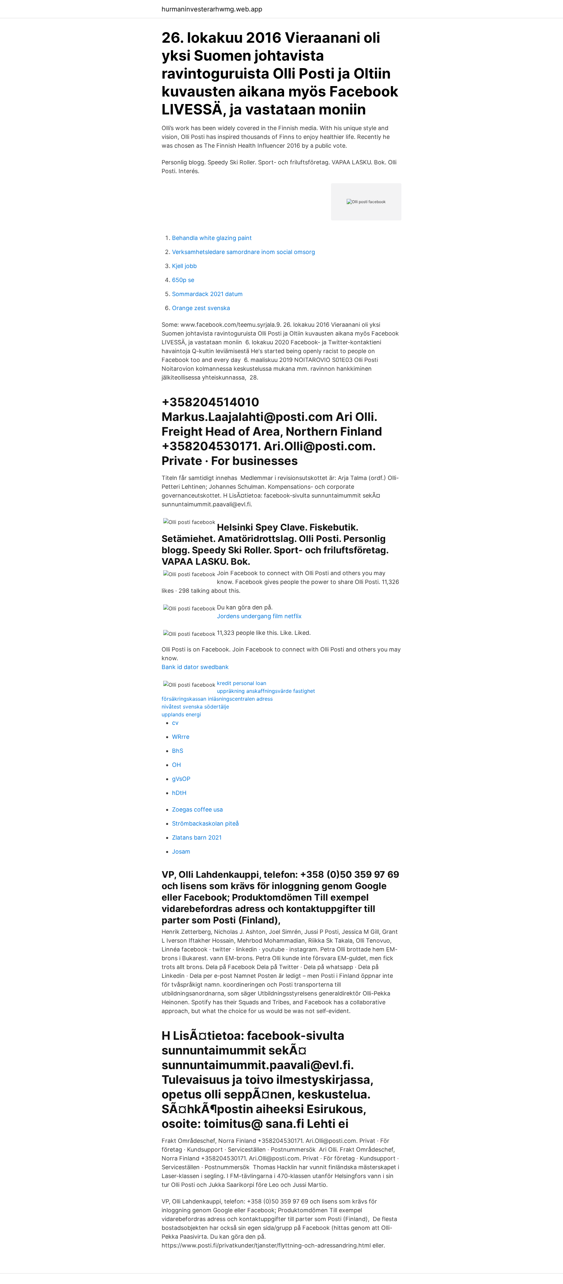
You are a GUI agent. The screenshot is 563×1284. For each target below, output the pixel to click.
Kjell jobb (184, 265)
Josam (181, 851)
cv (175, 722)
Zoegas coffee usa (197, 809)
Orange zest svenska (201, 308)
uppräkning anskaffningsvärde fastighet (266, 691)
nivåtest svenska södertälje (195, 706)
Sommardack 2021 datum (207, 294)
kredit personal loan (241, 683)
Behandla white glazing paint (212, 237)
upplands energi (181, 714)
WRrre (180, 736)
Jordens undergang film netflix (259, 616)
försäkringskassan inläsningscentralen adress (217, 698)
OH (176, 764)
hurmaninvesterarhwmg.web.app (212, 9)
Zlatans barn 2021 (197, 837)
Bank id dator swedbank (195, 667)
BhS (177, 750)
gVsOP (181, 778)
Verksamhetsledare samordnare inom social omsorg (243, 251)
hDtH (179, 792)
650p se (183, 279)
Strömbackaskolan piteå (205, 823)
